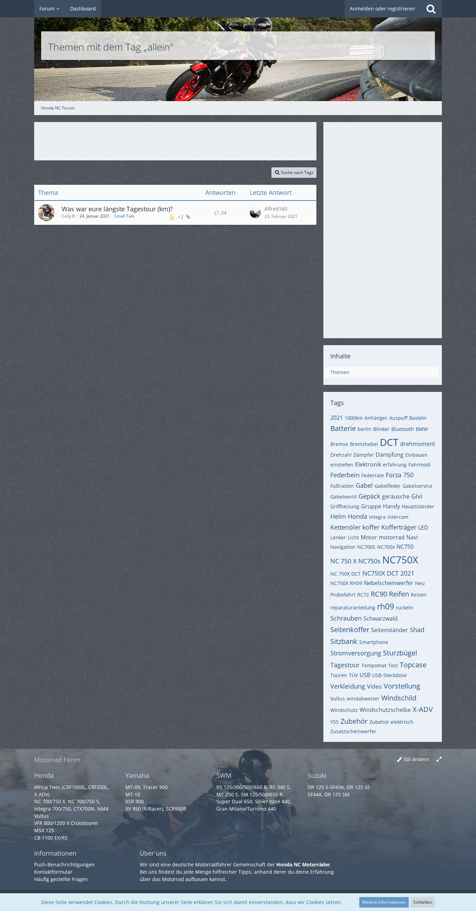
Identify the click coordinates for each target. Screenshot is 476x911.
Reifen (399, 594)
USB (365, 675)
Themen (340, 372)
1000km (354, 418)
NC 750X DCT (345, 573)
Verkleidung (347, 686)
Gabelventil (343, 496)
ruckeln (404, 607)
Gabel (364, 485)
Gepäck (369, 496)
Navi (412, 537)
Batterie (343, 428)
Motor (369, 537)
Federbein (345, 475)
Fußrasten (342, 486)
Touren (338, 675)
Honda (357, 516)
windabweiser (363, 698)
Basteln (418, 418)
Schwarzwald (380, 618)
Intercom (397, 517)
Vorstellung (402, 686)
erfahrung (395, 464)
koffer (370, 527)
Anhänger (375, 418)
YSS (334, 722)
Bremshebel (364, 444)
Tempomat (373, 665)
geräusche (395, 496)
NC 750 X (343, 561)
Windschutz (344, 710)
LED (423, 527)
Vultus (337, 698)
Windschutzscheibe (385, 710)
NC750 (405, 547)
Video (374, 686)
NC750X (400, 559)
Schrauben (346, 618)
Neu (420, 583)
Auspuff (398, 418)
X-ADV (423, 709)
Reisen (419, 594)
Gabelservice (417, 486)
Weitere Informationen (384, 902)
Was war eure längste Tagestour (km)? (117, 209)
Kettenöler (345, 527)
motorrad (392, 537)
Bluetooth (402, 429)
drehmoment (417, 444)
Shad (417, 629)
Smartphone (373, 642)
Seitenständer (389, 630)
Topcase (413, 664)
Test (393, 665)
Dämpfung (390, 454)
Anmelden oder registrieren (382, 8)
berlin (364, 429)
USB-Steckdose (389, 675)
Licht (353, 537)
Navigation (342, 547)
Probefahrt (342, 594)
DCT (389, 442)
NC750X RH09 (346, 583)
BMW (422, 429)
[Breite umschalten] (439, 759)
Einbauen (416, 454)
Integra (377, 517)
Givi (416, 496)
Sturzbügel (400, 653)
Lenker (338, 537)
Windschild (398, 698)
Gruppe (371, 506)
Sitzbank (344, 641)
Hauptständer (418, 506)
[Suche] (431, 8)
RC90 (379, 594)
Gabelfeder (388, 486)
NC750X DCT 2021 (388, 573)
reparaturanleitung (352, 607)
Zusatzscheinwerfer (353, 731)
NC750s (369, 561)
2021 (336, 418)
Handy (391, 506)
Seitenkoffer (349, 629)
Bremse (339, 444)
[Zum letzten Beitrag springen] (255, 212)
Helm (338, 516)
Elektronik (368, 464)
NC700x (386, 547)
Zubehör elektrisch (391, 722)
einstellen (341, 464)
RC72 (363, 594)
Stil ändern (416, 759)
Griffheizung (344, 506)
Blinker (381, 429)
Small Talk (124, 216)
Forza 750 (400, 475)
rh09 (385, 606)
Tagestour (345, 665)
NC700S (366, 547)
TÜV (353, 675)
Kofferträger (398, 527)
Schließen (422, 902)
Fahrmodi (419, 464)
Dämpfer (363, 454)
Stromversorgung (355, 653)
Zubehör (354, 721)
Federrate (372, 475)
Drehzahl (341, 454)
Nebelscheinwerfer (388, 583)
